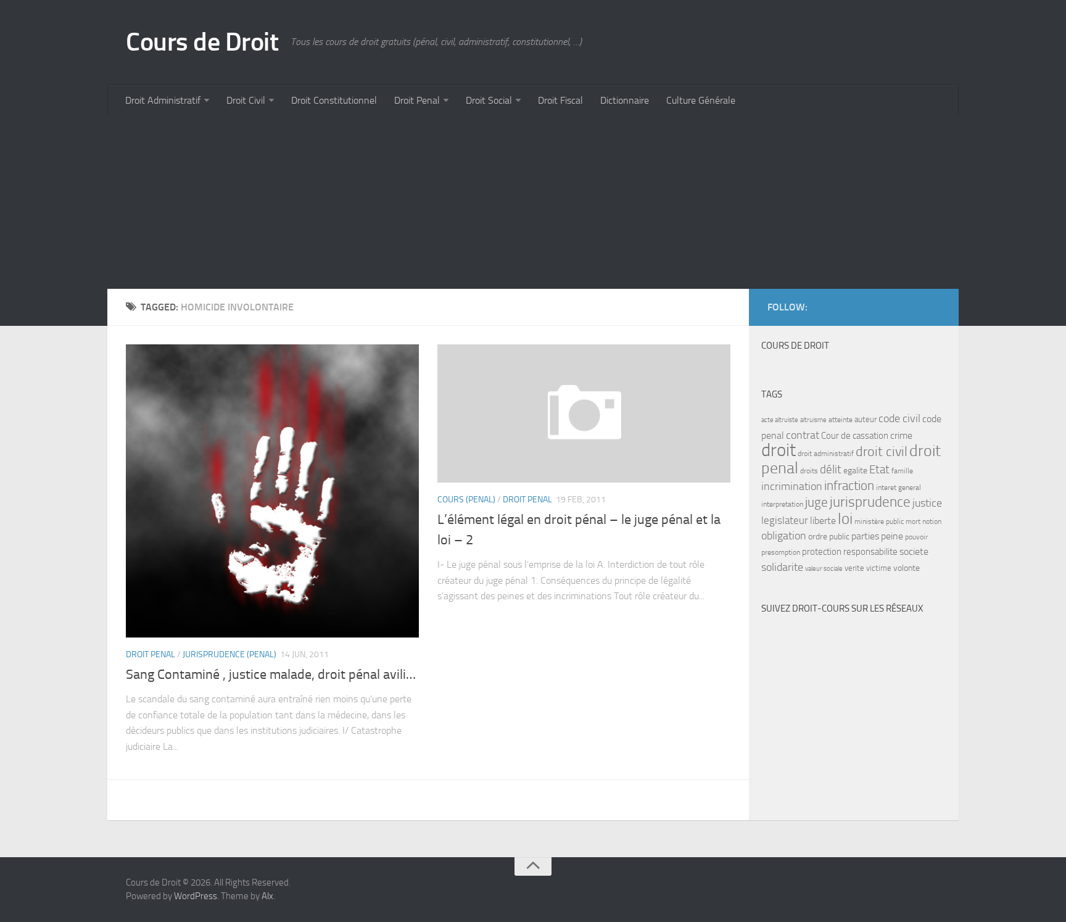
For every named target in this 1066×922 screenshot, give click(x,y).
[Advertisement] (477, 202)
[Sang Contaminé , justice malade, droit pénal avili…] (272, 491)
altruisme (813, 420)
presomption (780, 552)
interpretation (782, 504)
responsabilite (870, 551)
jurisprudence (870, 502)
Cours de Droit (202, 42)
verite (854, 568)
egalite (855, 470)
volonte (906, 568)
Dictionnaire (624, 100)
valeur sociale (824, 569)
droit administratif (826, 453)
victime (878, 568)
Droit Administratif (162, 100)
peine (892, 536)
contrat (802, 435)
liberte (823, 520)
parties (865, 536)
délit (830, 469)
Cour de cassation (854, 435)
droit (778, 450)
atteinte (840, 419)
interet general (898, 487)
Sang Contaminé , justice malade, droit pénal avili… (271, 675)
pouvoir (916, 537)
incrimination (791, 486)
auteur (865, 419)
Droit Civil (245, 100)
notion (931, 521)
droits (809, 471)
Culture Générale (700, 100)
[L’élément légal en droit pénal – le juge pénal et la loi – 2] (583, 413)
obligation (783, 536)
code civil (899, 418)
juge (816, 502)
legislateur (784, 520)
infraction (849, 485)
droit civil (881, 452)
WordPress (195, 896)
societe (913, 551)
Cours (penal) (466, 499)
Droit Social (489, 100)
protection (821, 551)
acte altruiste (779, 420)
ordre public (828, 536)
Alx (267, 896)
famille (902, 471)
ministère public (879, 521)
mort (913, 521)
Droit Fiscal (560, 100)
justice (927, 503)
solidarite (782, 567)
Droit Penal (417, 100)
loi (845, 518)
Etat (879, 469)
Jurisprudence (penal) (229, 654)
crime (901, 435)
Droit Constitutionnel (334, 100)
